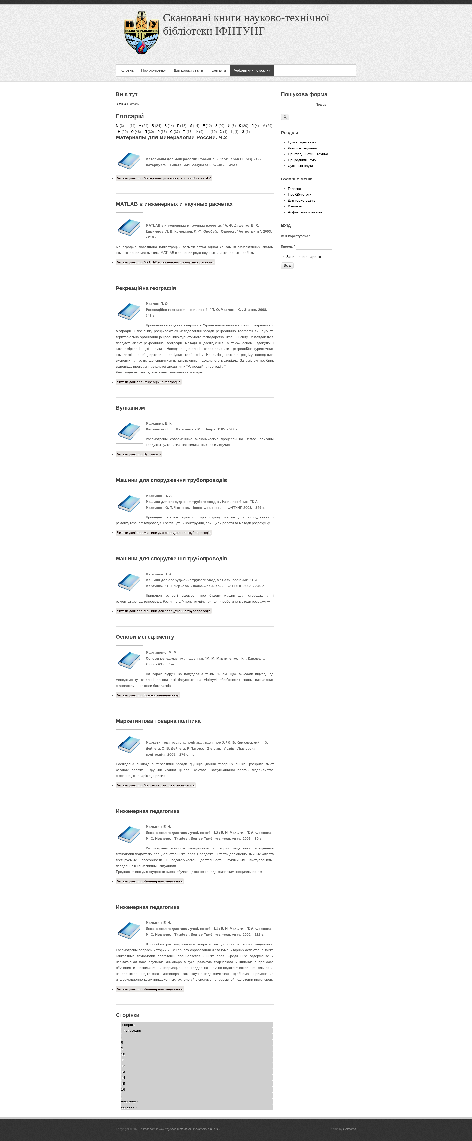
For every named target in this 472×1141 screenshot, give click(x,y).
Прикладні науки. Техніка (308, 154)
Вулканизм (130, 408)
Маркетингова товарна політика (158, 721)
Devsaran (349, 1129)
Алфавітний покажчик (252, 70)
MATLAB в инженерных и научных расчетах (174, 204)
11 (123, 1060)
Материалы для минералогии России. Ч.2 (171, 137)
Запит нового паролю (303, 257)
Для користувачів (188, 70)
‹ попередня (131, 1030)
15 (123, 1084)
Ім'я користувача (295, 236)
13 (123, 1072)
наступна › (129, 1101)
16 (123, 1089)
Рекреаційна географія (146, 288)
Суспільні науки (300, 166)
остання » (129, 1107)
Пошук (321, 104)
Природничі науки (302, 160)
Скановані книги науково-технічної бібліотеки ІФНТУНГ (181, 1129)
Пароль (288, 246)
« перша (128, 1025)
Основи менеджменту (145, 637)
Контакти (218, 70)
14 (123, 1078)
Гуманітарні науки (302, 142)
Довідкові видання (302, 148)
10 (123, 1054)
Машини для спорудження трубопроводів (171, 480)
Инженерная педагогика (147, 811)
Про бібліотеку (153, 70)
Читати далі (164, 178)
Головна (126, 70)
